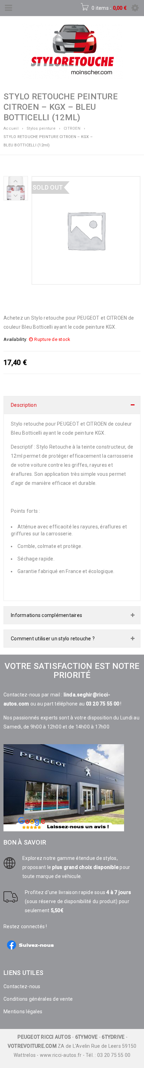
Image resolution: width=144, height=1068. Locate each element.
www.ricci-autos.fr (61, 1055)
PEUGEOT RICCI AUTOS (44, 1037)
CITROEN (72, 128)
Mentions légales (22, 1011)
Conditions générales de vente (38, 999)
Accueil (11, 128)
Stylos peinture (41, 128)
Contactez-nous (22, 986)
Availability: (15, 339)
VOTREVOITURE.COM (32, 1046)
